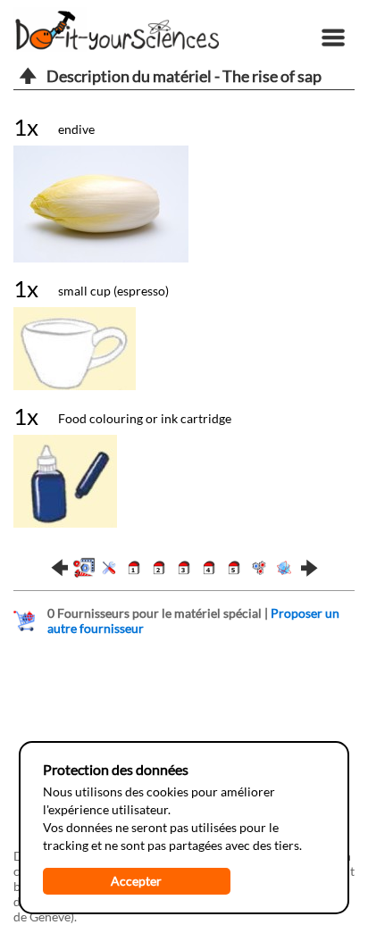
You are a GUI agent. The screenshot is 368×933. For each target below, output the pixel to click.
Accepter (136, 880)
